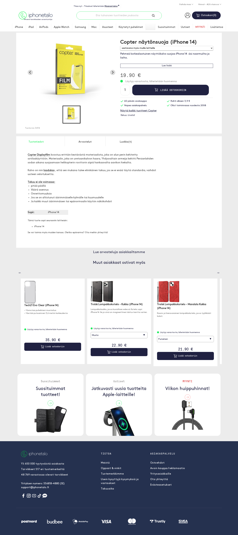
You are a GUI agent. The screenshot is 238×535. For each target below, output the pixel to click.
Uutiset (185, 27)
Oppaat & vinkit (111, 468)
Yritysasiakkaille (160, 474)
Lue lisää (167, 65)
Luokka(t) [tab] (126, 142)
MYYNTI (200, 27)
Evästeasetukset (161, 485)
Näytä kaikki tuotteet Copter (138, 111)
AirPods (43, 27)
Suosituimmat (166, 27)
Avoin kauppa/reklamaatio (167, 468)
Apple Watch (61, 27)
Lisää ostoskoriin (172, 90)
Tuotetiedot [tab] (36, 142)
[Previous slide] (30, 72)
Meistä (105, 463)
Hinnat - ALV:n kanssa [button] (208, 5)
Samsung (80, 27)
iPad (31, 27)
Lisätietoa (216, 27)
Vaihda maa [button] (185, 5)
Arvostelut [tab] (85, 142)
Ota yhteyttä (159, 479)
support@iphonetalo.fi (35, 487)
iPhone (19, 27)
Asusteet (107, 27)
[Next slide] (112, 72)
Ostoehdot (157, 463)
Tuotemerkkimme (112, 474)
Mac (94, 27)
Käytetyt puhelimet (131, 27)
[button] (71, 114)
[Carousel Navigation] (17, 271)
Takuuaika (107, 489)
